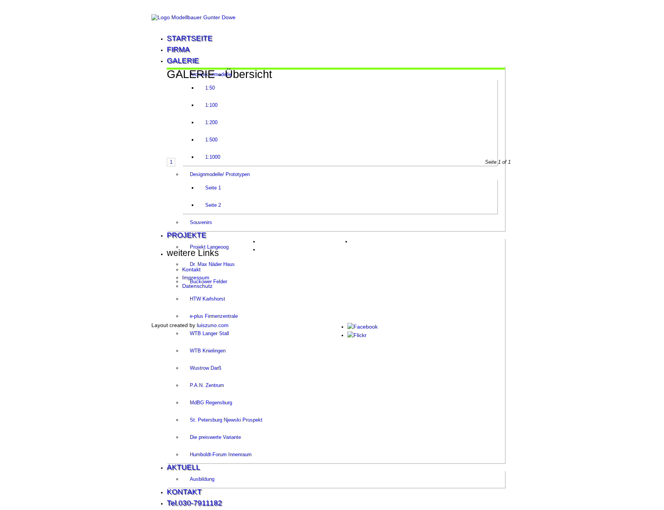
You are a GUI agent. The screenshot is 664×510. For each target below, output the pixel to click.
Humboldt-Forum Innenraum (221, 454)
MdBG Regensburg (211, 402)
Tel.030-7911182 (194, 503)
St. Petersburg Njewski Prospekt (226, 420)
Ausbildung (202, 479)
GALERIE (183, 60)
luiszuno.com (213, 325)
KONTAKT (184, 492)
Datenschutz (197, 286)
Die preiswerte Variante (215, 437)
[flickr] (357, 335)
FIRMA (178, 49)
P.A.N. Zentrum (207, 385)
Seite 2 (213, 205)
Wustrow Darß (205, 368)
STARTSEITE (189, 38)
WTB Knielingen (208, 351)
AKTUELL (183, 467)
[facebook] (362, 327)
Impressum (195, 277)
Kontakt (191, 269)
